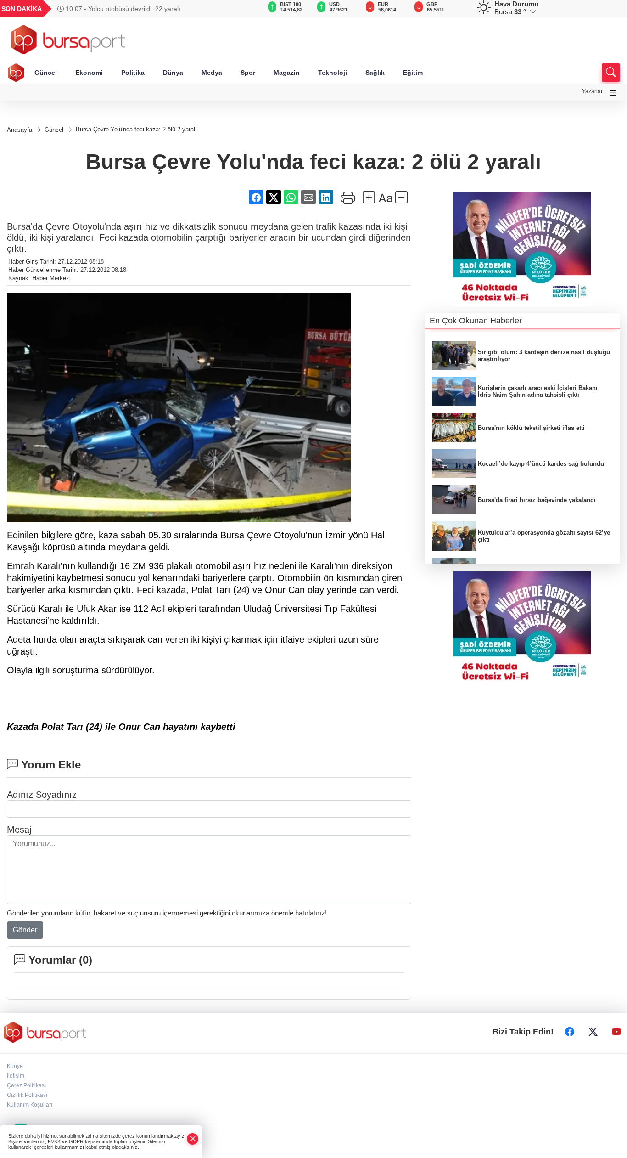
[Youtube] (616, 1032)
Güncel (45, 72)
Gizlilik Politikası (27, 1095)
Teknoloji (332, 72)
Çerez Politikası (26, 1085)
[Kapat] (192, 1139)
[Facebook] (569, 1032)
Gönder (25, 930)
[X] (593, 1032)
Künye (15, 1066)
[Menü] (612, 93)
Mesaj (19, 830)
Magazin (287, 72)
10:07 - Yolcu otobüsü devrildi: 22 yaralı (122, 8)
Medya (212, 72)
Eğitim (413, 72)
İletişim (15, 1076)
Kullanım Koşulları (29, 1105)
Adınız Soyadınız (42, 795)
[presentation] (239, 8)
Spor (248, 72)
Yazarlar (592, 91)
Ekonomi (89, 72)
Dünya (173, 72)
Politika (133, 72)
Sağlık (375, 72)
